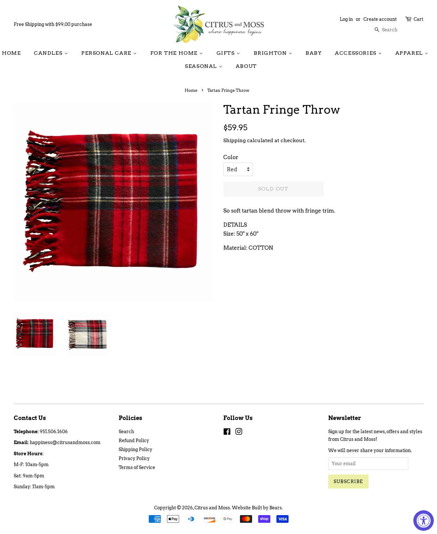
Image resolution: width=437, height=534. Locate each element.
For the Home (175, 53)
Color (230, 157)
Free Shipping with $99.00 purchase (53, 24)
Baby (314, 53)
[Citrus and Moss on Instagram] (238, 433)
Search (126, 431)
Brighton (271, 53)
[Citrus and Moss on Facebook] (227, 433)
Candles (49, 53)
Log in (346, 19)
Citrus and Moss (212, 508)
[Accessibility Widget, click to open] (423, 520)
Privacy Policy (134, 458)
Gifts (227, 53)
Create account (380, 19)
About (246, 66)
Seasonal (202, 66)
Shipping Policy (135, 449)
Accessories (356, 53)
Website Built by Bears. (257, 508)
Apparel (410, 53)
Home (11, 53)
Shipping (234, 140)
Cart (418, 19)
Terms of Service (137, 467)
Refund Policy (134, 440)
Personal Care (107, 53)
